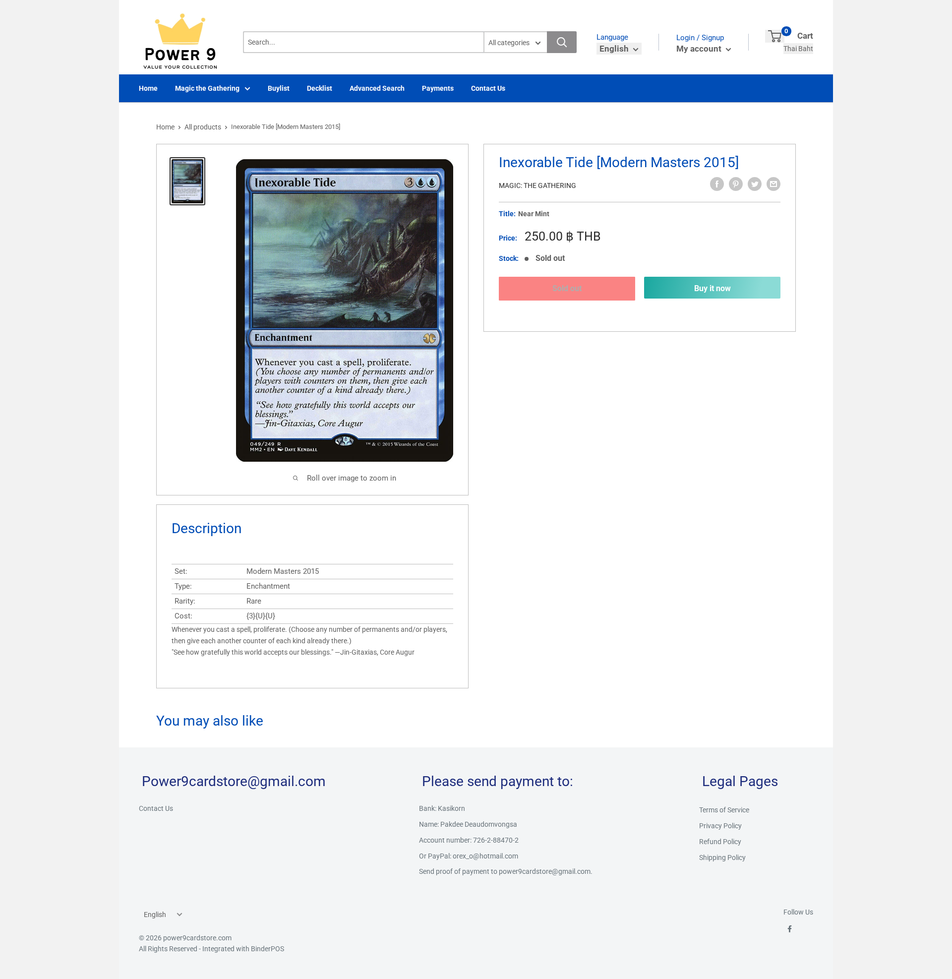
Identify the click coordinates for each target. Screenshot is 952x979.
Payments (438, 88)
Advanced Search (377, 88)
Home (148, 88)
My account (699, 49)
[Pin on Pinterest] (736, 184)
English (155, 914)
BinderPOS (267, 949)
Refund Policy (720, 842)
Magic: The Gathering (537, 185)
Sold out (567, 288)
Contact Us (488, 88)
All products (202, 127)
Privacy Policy (720, 826)
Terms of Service (724, 810)
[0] (774, 36)
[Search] (562, 42)
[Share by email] (773, 184)
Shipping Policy (722, 857)
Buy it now (712, 288)
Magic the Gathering (207, 88)
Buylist (279, 88)
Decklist (319, 88)
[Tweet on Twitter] (755, 184)
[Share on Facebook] (717, 184)
